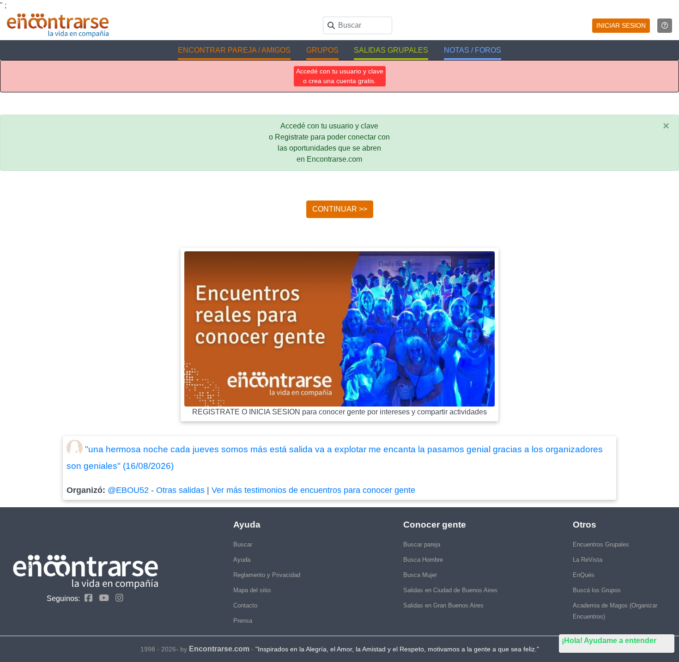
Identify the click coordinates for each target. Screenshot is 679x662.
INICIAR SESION (621, 25)
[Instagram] (117, 598)
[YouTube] (101, 598)
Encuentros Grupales (601, 544)
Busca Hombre (423, 559)
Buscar (242, 544)
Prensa (242, 620)
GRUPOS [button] (322, 50)
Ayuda (241, 559)
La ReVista (587, 559)
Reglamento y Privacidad (266, 574)
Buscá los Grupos (597, 590)
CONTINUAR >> (339, 209)
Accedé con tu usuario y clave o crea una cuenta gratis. (339, 76)
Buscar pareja (421, 544)
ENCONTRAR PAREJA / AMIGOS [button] (234, 50)
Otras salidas (180, 490)
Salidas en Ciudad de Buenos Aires (450, 590)
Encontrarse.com (219, 649)
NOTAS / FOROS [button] (472, 50)
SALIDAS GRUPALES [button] (391, 50)
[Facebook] (86, 598)
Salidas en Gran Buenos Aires (443, 605)
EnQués (583, 574)
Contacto (245, 605)
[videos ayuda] (664, 25)
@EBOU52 (128, 490)
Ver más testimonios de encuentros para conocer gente (313, 490)
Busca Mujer (420, 574)
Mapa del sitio (252, 590)
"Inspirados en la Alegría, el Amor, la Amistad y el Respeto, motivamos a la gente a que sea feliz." (397, 649)
